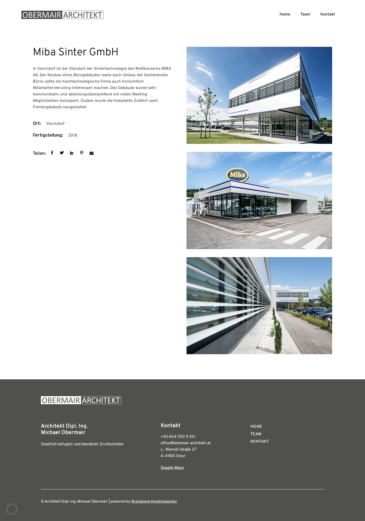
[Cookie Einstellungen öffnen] (11, 514)
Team (305, 14)
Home (284, 14)
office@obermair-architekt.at (186, 443)
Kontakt (327, 14)
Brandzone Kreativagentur (154, 501)
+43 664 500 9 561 (178, 436)
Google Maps (172, 467)
